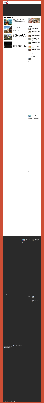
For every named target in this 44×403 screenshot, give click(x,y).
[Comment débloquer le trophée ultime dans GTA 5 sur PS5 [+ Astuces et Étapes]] (33, 297)
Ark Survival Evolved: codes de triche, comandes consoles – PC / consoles (19, 42)
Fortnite (23, 237)
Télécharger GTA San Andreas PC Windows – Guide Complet (35, 28)
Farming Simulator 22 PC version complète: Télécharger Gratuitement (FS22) (36, 43)
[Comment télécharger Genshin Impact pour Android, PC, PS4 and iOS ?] (29, 47)
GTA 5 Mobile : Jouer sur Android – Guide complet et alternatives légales (36, 32)
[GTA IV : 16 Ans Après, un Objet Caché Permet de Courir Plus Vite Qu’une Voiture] (29, 59)
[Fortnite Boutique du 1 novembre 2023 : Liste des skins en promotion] (23, 347)
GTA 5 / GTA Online (34, 237)
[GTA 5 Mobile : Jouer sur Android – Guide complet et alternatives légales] (29, 32)
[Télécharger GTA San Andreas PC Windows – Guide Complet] (29, 29)
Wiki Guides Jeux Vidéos (31, 56)
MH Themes (14, 401)
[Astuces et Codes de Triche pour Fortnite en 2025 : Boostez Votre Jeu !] (29, 116)
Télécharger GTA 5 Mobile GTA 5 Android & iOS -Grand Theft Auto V (36, 35)
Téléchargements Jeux (31, 26)
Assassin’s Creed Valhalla (7, 237)
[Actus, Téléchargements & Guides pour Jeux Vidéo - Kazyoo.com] (6, 3)
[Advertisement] (22, 9)
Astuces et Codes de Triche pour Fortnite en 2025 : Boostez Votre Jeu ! (35, 116)
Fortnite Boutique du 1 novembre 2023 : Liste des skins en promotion (28, 297)
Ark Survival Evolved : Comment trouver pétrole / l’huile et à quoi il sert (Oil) (20, 27)
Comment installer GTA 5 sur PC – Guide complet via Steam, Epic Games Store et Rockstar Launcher (35, 39)
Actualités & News (15, 237)
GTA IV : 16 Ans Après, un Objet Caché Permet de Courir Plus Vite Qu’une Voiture (36, 59)
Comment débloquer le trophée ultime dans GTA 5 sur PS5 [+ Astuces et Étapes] (37, 297)
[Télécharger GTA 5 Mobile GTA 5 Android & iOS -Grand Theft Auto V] (29, 36)
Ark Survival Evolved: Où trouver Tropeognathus (18, 20)
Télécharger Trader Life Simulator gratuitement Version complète (36, 49)
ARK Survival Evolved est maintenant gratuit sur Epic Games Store (19, 35)
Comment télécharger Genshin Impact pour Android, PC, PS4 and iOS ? (35, 47)
